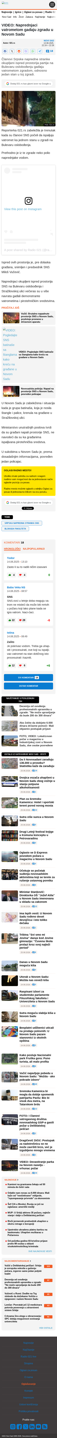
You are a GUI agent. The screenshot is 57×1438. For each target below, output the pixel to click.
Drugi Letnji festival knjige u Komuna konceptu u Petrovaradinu (36, 835)
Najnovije (7, 12)
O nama (28, 1377)
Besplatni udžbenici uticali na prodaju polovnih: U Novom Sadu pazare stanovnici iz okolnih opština (36, 1034)
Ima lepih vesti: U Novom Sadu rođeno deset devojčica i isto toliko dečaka (35, 918)
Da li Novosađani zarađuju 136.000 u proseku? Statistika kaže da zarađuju (36, 763)
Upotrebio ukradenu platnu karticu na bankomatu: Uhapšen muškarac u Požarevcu (27, 1232)
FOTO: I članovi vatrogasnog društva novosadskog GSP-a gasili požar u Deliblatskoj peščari (36, 1122)
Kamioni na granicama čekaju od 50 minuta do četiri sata (26, 1185)
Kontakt (28, 1390)
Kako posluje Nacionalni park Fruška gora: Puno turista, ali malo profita (35, 1058)
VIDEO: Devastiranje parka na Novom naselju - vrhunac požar (36, 1165)
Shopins (28, 1363)
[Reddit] (19, 51)
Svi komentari (28, 677)
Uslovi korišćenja (28, 1404)
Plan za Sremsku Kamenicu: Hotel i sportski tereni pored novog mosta (36, 802)
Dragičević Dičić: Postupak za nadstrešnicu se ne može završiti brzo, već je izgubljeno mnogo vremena (37, 1145)
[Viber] (25, 51)
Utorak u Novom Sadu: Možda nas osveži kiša (34, 978)
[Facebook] (5, 51)
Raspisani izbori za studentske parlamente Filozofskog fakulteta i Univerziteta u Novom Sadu (37, 996)
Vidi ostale (45, 1328)
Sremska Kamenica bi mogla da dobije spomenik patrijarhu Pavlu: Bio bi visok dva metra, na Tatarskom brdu (36, 1098)
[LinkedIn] (32, 1426)
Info (15, 17)
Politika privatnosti (28, 1411)
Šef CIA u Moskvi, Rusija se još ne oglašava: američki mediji (26, 1205)
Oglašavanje (28, 1384)
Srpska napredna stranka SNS (22, 523)
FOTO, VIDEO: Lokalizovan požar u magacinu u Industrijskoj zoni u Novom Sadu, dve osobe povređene (36, 741)
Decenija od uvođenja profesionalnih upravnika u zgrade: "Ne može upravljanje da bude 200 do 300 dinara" (37, 711)
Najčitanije (40, 17)
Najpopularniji (34, 549)
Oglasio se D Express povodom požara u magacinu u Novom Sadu (35, 856)
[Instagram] (13, 1426)
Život (21, 17)
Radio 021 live (28, 1356)
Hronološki (12, 549)
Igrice (18, 12)
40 (36, 1084)
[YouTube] (38, 1426)
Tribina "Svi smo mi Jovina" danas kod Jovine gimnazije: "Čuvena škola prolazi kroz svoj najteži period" (36, 941)
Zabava (29, 17)
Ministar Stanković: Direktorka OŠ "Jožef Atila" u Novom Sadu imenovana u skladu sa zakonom (37, 896)
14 (36, 771)
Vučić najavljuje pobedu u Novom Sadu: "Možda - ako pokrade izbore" (37, 1076)
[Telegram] (39, 51)
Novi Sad (6, 17)
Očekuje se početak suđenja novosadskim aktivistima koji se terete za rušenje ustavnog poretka (37, 875)
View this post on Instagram (23, 209)
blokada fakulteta (15, 529)
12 (36, 810)
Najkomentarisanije (17, 1261)
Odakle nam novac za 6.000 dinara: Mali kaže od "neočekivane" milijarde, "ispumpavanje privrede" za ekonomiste (29, 1196)
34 (36, 1173)
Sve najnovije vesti (40, 1251)
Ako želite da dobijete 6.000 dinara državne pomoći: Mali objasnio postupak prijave (36, 725)
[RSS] (44, 1426)
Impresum (28, 1397)
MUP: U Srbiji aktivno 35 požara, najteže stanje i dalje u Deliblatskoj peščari (29, 1214)
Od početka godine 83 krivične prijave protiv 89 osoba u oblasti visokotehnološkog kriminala (27, 1244)
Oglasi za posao (33, 12)
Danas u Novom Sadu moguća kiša (33, 964)
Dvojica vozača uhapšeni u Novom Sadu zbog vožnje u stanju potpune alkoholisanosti (37, 782)
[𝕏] (12, 51)
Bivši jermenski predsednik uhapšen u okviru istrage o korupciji (28, 1222)
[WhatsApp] (32, 51)
